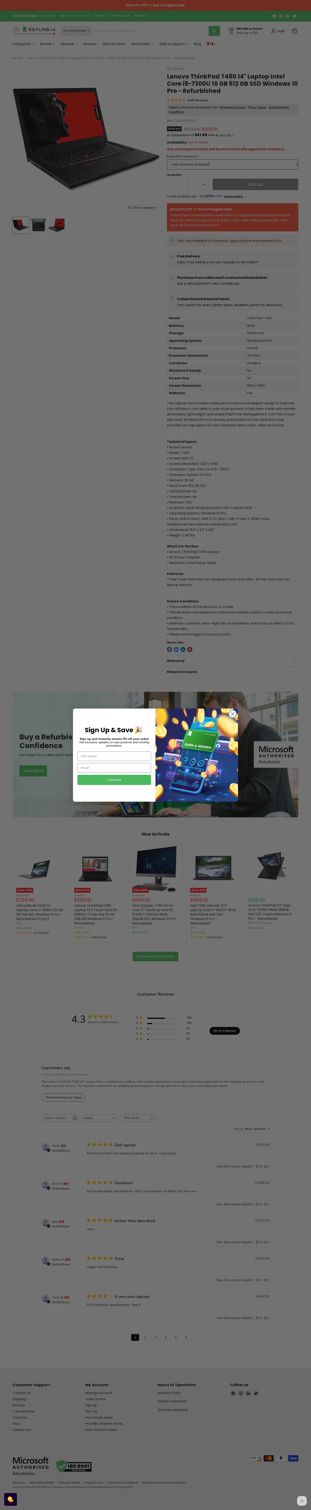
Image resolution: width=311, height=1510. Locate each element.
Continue (114, 780)
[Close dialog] (232, 714)
